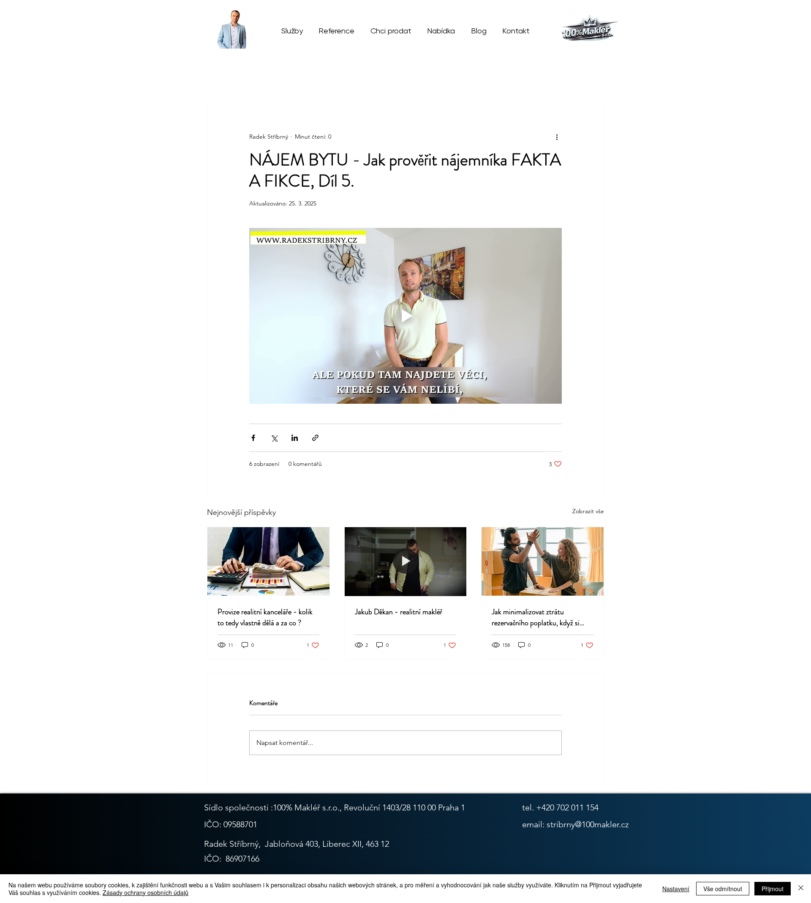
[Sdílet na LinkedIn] (295, 438)
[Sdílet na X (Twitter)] (274, 438)
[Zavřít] (801, 888)
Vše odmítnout (722, 888)
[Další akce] (557, 136)
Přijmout (773, 888)
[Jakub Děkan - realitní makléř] (406, 561)
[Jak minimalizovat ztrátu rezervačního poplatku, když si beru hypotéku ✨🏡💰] (543, 561)
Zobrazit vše (588, 511)
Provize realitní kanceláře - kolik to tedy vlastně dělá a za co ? (265, 617)
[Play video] (405, 316)
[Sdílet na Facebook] (253, 438)
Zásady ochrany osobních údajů (145, 892)
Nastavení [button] (675, 888)
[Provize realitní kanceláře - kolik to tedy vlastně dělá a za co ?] (268, 561)
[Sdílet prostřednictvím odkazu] (315, 438)
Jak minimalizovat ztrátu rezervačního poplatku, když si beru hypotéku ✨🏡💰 (536, 617)
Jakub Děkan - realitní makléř (398, 611)
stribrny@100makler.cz (588, 824)
